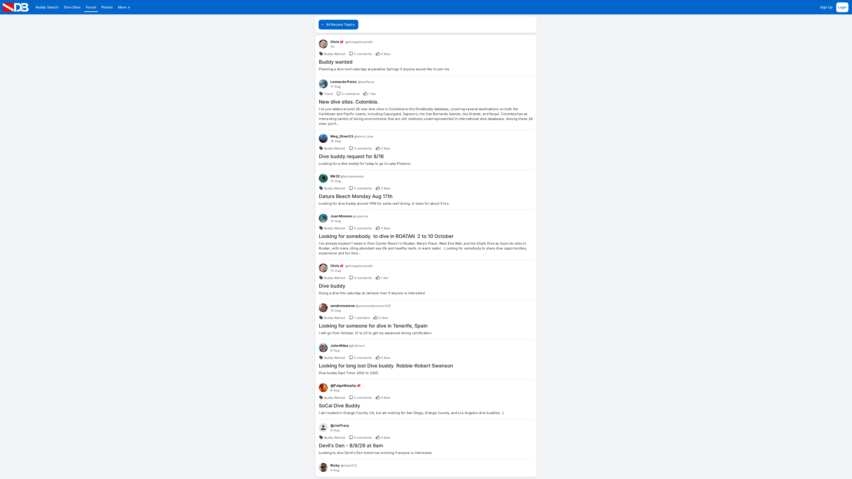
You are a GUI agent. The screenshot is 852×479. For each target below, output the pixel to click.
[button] (47, 7)
